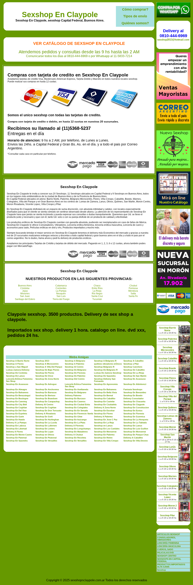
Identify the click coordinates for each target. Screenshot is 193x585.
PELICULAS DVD (165, 552)
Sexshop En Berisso (45, 395)
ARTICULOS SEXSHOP (168, 534)
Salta (133, 293)
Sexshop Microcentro (167, 348)
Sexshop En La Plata (75, 422)
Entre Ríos (97, 288)
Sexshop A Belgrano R (105, 361)
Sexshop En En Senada (76, 410)
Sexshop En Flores (103, 413)
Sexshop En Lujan (44, 432)
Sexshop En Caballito (104, 398)
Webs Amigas (79, 357)
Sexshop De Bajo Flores (47, 370)
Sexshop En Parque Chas (136, 435)
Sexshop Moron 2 (167, 505)
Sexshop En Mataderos (76, 432)
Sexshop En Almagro (16, 389)
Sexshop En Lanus (132, 425)
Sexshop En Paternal (16, 438)
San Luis (61, 296)
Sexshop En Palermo (104, 435)
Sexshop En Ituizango (76, 419)
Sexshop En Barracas (46, 392)
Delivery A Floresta (74, 425)
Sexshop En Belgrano (75, 392)
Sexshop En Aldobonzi (134, 384)
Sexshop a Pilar (131, 364)
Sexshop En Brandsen (46, 398)
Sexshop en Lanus (103, 425)
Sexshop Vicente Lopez (167, 496)
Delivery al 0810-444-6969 (173, 33)
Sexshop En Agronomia (106, 384)
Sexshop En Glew (73, 416)
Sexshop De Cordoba (16, 373)
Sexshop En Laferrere (46, 425)
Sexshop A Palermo (74, 364)
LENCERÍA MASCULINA (169, 546)
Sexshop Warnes (167, 476)
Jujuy (25, 291)
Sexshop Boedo (167, 368)
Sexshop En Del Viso (16, 410)
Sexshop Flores (167, 378)
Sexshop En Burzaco (75, 398)
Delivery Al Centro (44, 404)
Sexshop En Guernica (134, 416)
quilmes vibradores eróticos (108, 364)
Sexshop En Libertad (16, 428)
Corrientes (61, 288)
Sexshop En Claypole (60, 14)
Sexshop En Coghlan (16, 407)
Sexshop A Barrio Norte (17, 361)
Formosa (133, 288)
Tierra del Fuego (61, 299)
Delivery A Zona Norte (105, 407)
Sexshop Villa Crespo (167, 388)
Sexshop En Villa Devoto (135, 441)
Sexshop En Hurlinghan (47, 419)
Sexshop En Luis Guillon (135, 428)
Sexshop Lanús (167, 447)
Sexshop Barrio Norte (167, 329)
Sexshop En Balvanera (105, 389)
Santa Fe (133, 296)
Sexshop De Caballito (134, 370)
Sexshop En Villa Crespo (106, 441)
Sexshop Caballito (167, 358)
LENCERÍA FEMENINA (168, 543)
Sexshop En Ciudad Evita (77, 404)
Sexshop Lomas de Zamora (167, 417)
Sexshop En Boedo (132, 395)
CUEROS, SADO (165, 549)
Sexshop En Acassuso (134, 379)
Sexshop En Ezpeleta (16, 413)
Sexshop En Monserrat (105, 432)
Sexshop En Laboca (16, 425)
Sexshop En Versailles (46, 441)
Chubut (133, 285)
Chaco (97, 285)
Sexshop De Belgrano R (106, 370)
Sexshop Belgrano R (104, 367)
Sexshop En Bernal (103, 395)
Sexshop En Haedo (15, 419)
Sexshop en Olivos (44, 435)
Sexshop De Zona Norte (47, 379)
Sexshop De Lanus (15, 376)
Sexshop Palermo (167, 339)
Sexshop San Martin (167, 436)
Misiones (25, 293)
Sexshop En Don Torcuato (48, 410)
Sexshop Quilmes (167, 407)
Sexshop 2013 (42, 361)
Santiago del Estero (25, 299)
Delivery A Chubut (74, 435)
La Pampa (61, 291)
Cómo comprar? (135, 9)
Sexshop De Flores (44, 373)
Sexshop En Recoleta (75, 438)
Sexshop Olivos (167, 466)
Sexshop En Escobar (104, 410)
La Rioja (97, 291)
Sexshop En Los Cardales (106, 428)
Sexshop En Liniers (45, 428)
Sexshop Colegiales (167, 486)
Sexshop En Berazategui (18, 395)
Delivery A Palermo (103, 416)
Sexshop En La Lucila (46, 422)
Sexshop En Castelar (104, 401)
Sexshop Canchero (132, 367)
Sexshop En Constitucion (136, 407)
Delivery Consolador (133, 398)
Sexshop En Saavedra (17, 441)
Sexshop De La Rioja (133, 373)
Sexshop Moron (167, 427)
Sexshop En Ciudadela (105, 404)
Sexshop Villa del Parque (167, 397)
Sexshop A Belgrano (75, 361)
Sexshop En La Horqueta (135, 419)
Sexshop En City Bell (16, 404)
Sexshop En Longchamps (77, 428)
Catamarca (61, 285)
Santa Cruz (97, 296)
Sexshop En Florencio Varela (79, 413)
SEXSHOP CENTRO (166, 556)
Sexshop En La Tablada (135, 422)
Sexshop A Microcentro (47, 364)
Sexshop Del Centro (75, 379)
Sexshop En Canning (16, 401)
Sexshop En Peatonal (46, 438)
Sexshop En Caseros (75, 401)
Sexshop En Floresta (133, 413)
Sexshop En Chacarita (134, 401)
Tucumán (97, 299)
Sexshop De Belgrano (75, 370)
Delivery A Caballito (133, 438)
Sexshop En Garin (15, 416)
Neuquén (61, 293)
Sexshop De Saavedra (105, 376)
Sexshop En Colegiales (76, 407)
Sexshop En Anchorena (47, 389)
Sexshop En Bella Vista (105, 392)
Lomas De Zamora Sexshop (107, 373)
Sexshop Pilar (167, 515)
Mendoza (133, 291)
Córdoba (24, 288)
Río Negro (97, 293)
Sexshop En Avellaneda (76, 389)
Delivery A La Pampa (16, 422)
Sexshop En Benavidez (134, 392)
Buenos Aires (25, 285)
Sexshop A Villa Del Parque (48, 367)
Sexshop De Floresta (75, 373)
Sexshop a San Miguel (17, 367)
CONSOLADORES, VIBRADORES (166, 538)
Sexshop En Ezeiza (132, 410)
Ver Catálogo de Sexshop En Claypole (79, 43)
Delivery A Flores (14, 432)
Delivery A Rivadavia (45, 413)
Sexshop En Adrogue (46, 384)
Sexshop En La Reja (104, 422)
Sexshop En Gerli (44, 416)
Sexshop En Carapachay (47, 401)
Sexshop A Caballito (133, 361)
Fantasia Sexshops (132, 389)
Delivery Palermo (73, 395)
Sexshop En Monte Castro (19, 435)
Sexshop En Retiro (103, 438)
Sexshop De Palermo (75, 376)
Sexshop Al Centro (74, 367)
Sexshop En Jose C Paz (105, 419)
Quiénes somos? (135, 23)
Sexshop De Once (44, 376)
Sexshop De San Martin (134, 376)
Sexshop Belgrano (167, 456)
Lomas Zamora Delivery (17, 370)
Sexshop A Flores (15, 364)
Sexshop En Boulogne (17, 398)
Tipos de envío (135, 16)
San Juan (25, 296)
